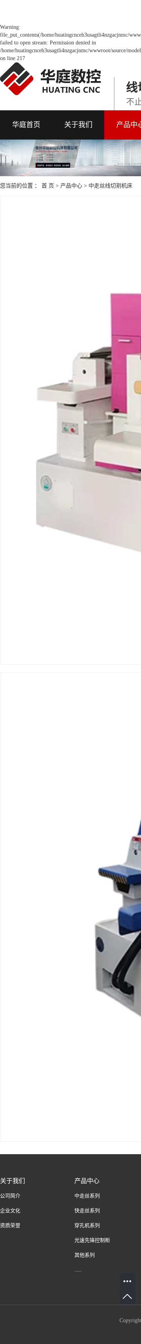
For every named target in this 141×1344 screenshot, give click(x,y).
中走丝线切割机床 (110, 186)
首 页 (48, 186)
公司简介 (10, 1196)
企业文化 (10, 1210)
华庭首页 (26, 125)
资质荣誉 (10, 1225)
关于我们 (78, 125)
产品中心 (71, 186)
